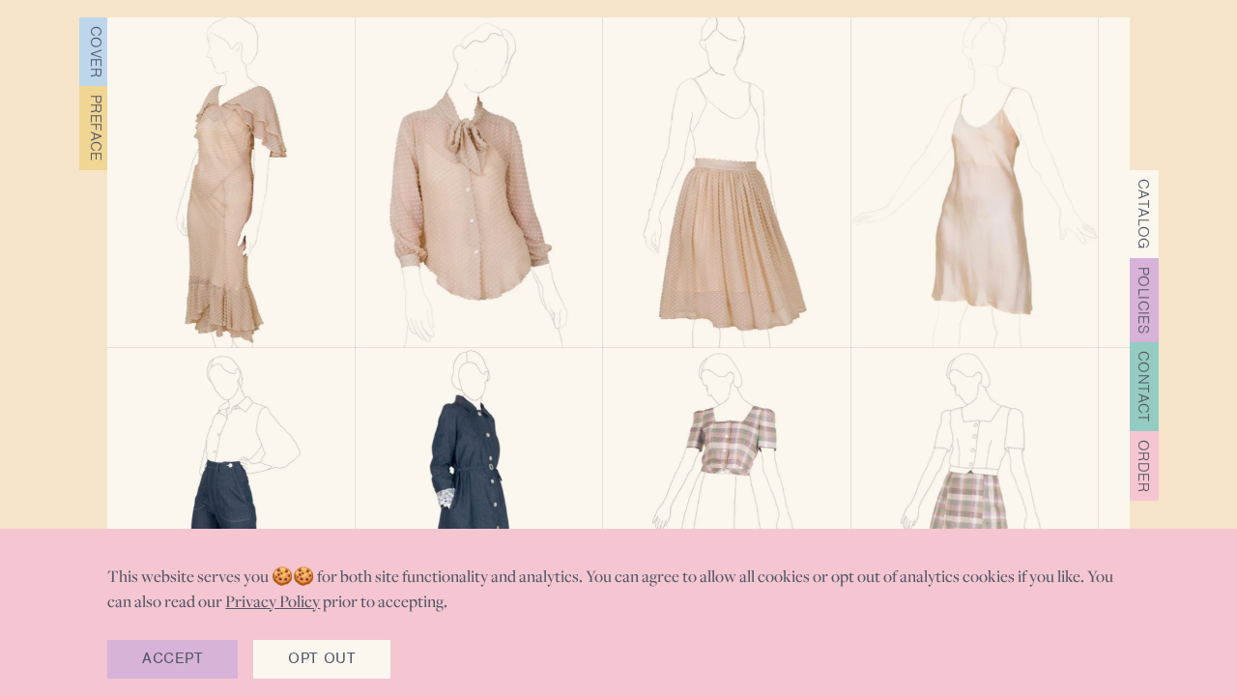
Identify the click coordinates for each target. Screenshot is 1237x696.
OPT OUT (322, 658)
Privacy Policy (272, 601)
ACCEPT (172, 658)
